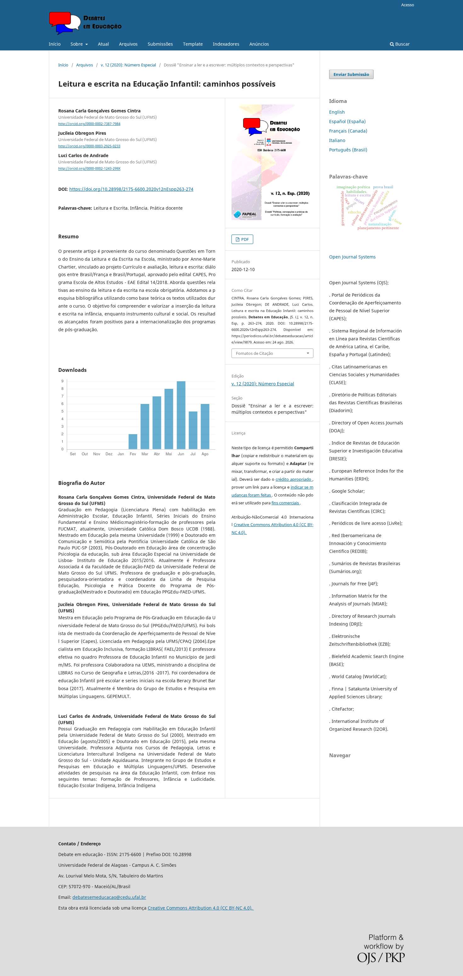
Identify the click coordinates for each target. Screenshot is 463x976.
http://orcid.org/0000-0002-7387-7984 (89, 124)
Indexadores (226, 44)
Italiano (337, 140)
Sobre (77, 44)
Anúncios (259, 44)
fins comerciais (286, 503)
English (337, 112)
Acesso (407, 5)
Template (193, 44)
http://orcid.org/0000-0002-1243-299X (89, 169)
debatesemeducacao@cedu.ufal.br (109, 897)
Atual (103, 44)
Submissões (160, 44)
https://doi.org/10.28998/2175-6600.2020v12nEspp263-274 (131, 189)
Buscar (402, 44)
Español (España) (347, 121)
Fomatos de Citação (254, 353)
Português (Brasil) (348, 150)
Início (54, 44)
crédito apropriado (294, 479)
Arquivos (128, 44)
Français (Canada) (348, 131)
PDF (244, 239)
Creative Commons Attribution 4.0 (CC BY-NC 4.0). (201, 908)
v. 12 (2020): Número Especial (128, 65)
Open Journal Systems (352, 257)
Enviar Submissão (351, 74)
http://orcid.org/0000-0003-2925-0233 (89, 146)
